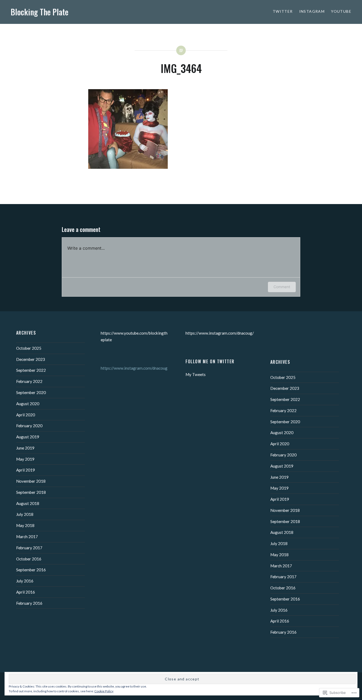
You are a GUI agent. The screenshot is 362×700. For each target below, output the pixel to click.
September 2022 (31, 370)
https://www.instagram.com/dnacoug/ (220, 333)
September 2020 (31, 392)
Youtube (341, 11)
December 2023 (30, 359)
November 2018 (31, 481)
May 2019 (25, 459)
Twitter (283, 11)
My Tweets (196, 374)
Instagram (312, 11)
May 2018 (25, 525)
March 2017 (27, 536)
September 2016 (31, 569)
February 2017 (29, 547)
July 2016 (24, 580)
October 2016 (28, 558)
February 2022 (29, 381)
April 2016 (25, 592)
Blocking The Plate (39, 12)
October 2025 (28, 348)
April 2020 (25, 414)
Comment (281, 286)
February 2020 (29, 425)
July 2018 (24, 514)
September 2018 (31, 492)
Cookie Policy (103, 691)
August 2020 (27, 403)
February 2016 (29, 603)
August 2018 (27, 503)
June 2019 (25, 448)
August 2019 (27, 436)
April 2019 (25, 470)
